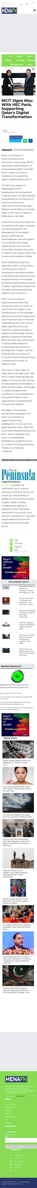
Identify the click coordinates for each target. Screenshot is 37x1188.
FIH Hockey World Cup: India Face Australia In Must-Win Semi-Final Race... (17, 927)
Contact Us (9, 1111)
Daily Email (18, 1164)
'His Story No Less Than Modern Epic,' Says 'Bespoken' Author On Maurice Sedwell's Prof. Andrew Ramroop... (16, 842)
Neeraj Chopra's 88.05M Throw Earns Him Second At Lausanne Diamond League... (16, 901)
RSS (15, 1170)
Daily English (11, 1132)
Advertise (8, 1114)
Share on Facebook (16, 137)
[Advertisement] (18, 32)
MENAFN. (16, 1182)
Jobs (6, 1120)
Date (5, 131)
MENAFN (7, 150)
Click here (19, 1096)
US (8, 56)
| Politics (8, 60)
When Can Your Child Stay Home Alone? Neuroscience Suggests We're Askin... (26, 639)
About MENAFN (11, 1117)
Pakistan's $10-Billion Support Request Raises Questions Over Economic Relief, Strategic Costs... (16, 990)
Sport (29, 64)
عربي (21, 4)
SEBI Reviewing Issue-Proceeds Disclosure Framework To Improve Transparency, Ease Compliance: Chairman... (17, 960)
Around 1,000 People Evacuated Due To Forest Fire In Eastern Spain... (18, 816)
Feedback (8, 1123)
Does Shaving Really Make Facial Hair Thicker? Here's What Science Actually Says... (17, 789)
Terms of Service (11, 1104)
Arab (29, 56)
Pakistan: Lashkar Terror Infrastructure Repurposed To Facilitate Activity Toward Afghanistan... (15, 874)
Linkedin (17, 1167)
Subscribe (21, 1146)
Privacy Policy (10, 1107)
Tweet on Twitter (15, 140)
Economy (20, 60)
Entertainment (13, 64)
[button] (26, 4)
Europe (19, 56)
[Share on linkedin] (30, 141)
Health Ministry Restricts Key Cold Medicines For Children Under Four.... (17, 763)
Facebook (17, 1155)
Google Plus (18, 1161)
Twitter (16, 1158)
